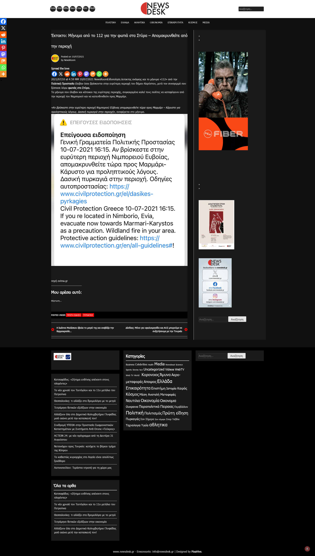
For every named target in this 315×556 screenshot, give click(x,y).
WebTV (179, 369)
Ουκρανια (132, 406)
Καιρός (182, 388)
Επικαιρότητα (79, 9)
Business (130, 364)
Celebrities (141, 364)
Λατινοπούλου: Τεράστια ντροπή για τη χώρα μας (83, 467)
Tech (141, 370)
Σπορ (168, 419)
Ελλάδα (59, 9)
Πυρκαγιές (88, 315)
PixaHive (196, 551)
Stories (135, 369)
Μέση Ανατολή (149, 394)
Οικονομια (168, 400)
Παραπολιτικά (149, 406)
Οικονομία (72, 9)
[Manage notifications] (307, 548)
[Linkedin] (73, 74)
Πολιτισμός (153, 413)
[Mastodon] (86, 74)
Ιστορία (171, 388)
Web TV (129, 375)
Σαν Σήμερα (147, 419)
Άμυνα (165, 374)
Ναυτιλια (133, 400)
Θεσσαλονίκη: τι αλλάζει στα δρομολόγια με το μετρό (85, 401)
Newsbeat (170, 364)
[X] (61, 74)
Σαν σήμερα (160, 419)
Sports (129, 369)
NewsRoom (69, 60)
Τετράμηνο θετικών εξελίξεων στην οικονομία (80, 407)
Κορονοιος (149, 374)
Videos (169, 369)
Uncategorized (154, 369)
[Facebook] (54, 74)
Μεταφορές (168, 394)
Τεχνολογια (133, 425)
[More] (105, 74)
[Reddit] (67, 74)
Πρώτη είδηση (74, 315)
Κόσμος (85, 9)
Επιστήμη (158, 388)
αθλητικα (66, 9)
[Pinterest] (80, 74)
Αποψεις (150, 381)
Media (92, 9)
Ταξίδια (175, 419)
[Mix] (93, 74)
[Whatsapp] (99, 74)
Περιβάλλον (181, 406)
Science (179, 364)
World (136, 375)
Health (151, 364)
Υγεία (144, 425)
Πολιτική (52, 9)
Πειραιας (166, 406)
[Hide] (1, 80)
